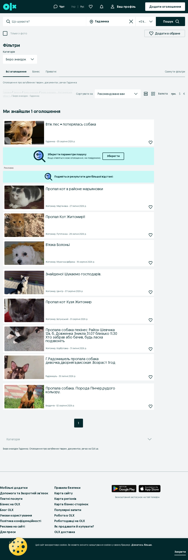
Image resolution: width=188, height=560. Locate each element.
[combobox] (49, 21)
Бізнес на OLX (10, 504)
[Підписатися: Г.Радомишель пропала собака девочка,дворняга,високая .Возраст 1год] (151, 377)
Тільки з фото (18, 33)
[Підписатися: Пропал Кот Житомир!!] (151, 235)
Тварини (17, 92)
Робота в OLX (64, 515)
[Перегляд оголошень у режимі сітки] (153, 94)
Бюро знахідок (31, 92)
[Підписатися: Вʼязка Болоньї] (151, 263)
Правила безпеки (67, 488)
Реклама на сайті (12, 526)
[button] (20, 59)
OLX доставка (64, 532)
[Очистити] (131, 21)
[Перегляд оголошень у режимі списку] (146, 94)
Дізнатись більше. (141, 544)
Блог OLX (6, 510)
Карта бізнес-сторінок (71, 504)
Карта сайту (63, 493)
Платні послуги (11, 499)
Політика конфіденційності (20, 521)
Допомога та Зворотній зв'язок (24, 493)
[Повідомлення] (101, 6)
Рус (82, 6)
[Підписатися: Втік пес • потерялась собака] (151, 142)
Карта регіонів (65, 499)
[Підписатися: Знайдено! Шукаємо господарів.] (151, 292)
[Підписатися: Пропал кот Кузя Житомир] (151, 320)
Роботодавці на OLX (69, 521)
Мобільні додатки (14, 488)
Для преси (8, 532)
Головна (7, 92)
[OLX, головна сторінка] (9, 6)
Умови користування (16, 515)
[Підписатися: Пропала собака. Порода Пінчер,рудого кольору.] (151, 406)
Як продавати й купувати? (74, 526)
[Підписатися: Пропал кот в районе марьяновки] (151, 207)
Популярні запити (67, 510)
